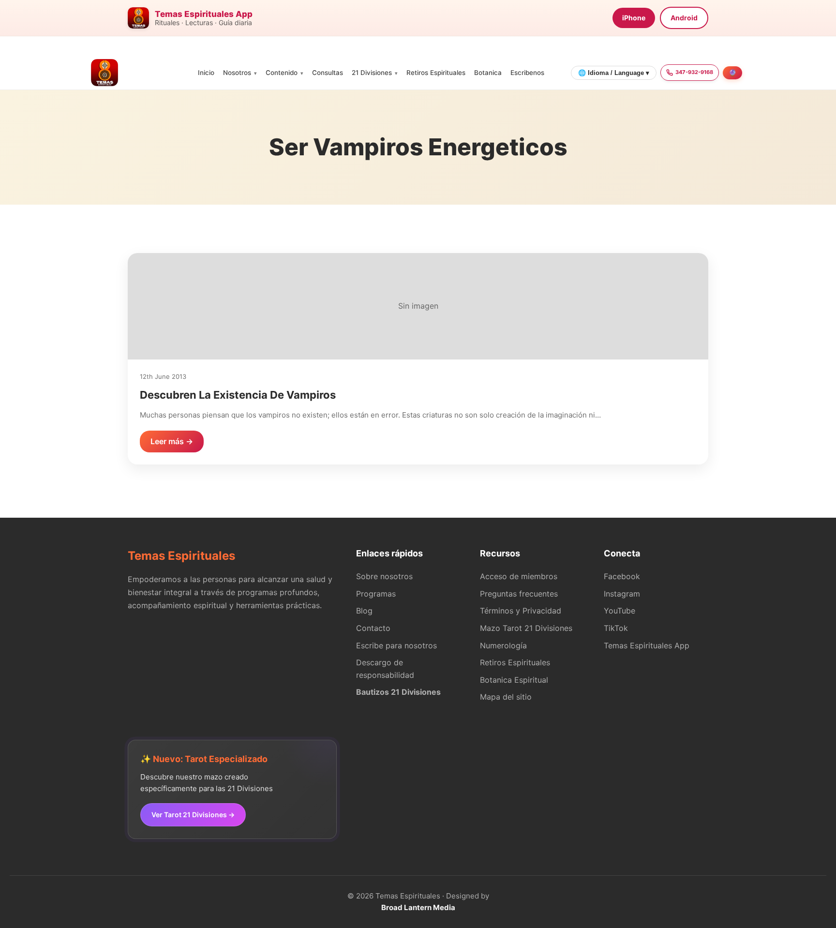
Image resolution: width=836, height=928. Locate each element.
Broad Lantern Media (418, 907)
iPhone (633, 18)
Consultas (327, 72)
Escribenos (527, 72)
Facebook (622, 576)
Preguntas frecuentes (519, 594)
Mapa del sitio (506, 697)
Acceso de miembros (518, 576)
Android (684, 18)
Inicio (206, 72)
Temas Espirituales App (646, 645)
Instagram (622, 594)
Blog (364, 610)
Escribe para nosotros (396, 645)
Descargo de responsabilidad (385, 669)
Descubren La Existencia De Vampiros (238, 395)
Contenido (282, 72)
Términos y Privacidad (520, 610)
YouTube (619, 610)
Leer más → (171, 441)
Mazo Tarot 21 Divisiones (526, 628)
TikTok (616, 628)
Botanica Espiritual (514, 680)
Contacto (373, 628)
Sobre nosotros (384, 576)
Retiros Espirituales (435, 72)
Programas (376, 594)
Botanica (488, 72)
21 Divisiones (372, 72)
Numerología (503, 645)
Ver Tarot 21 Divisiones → (193, 814)
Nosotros (237, 72)
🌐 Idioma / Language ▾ (613, 72)
